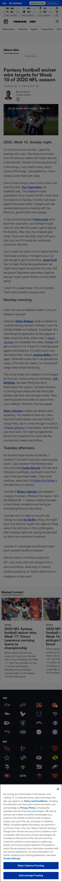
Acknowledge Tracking (31, 875)
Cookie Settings (11, 858)
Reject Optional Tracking (31, 865)
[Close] (58, 789)
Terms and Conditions (36, 801)
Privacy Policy (28, 807)
